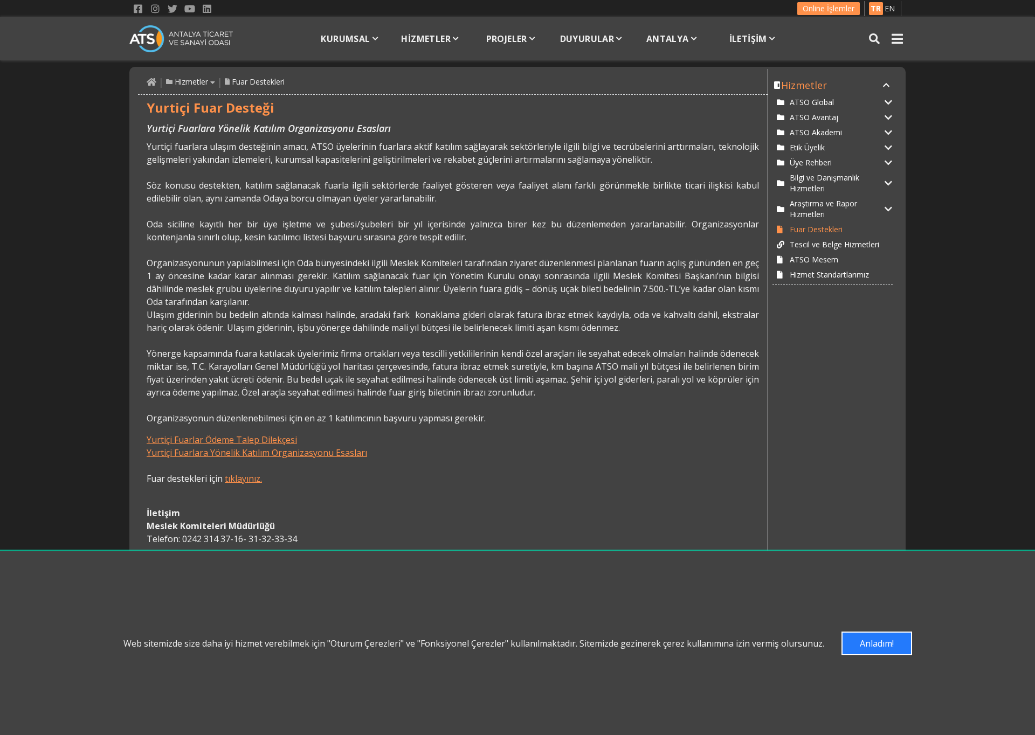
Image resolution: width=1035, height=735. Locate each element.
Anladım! (877, 643)
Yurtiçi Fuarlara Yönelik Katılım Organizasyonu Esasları (257, 453)
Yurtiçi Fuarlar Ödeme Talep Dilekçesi (222, 440)
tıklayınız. (243, 478)
